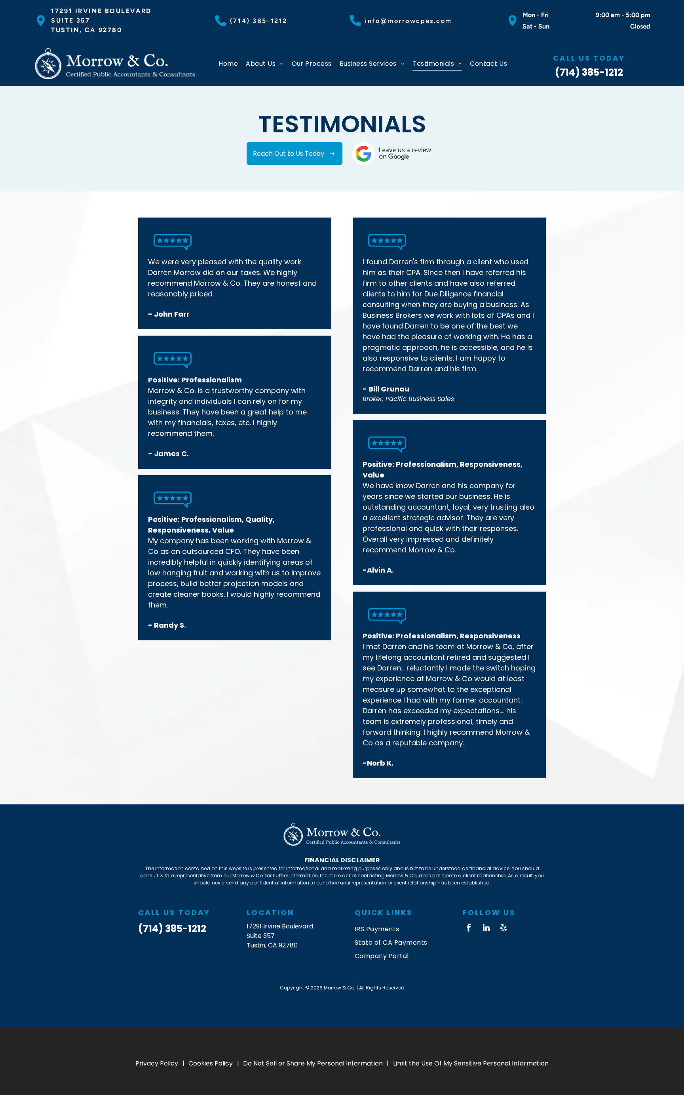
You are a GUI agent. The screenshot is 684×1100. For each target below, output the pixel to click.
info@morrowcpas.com (408, 21)
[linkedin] (486, 929)
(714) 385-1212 (258, 21)
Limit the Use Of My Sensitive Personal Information (471, 1063)
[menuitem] (228, 64)
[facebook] (469, 929)
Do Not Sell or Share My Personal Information (313, 1063)
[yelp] (503, 929)
